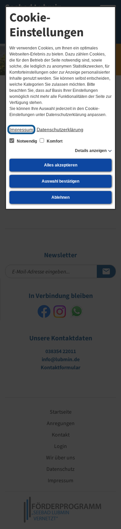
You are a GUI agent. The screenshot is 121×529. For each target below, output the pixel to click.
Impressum (21, 129)
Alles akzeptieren (60, 165)
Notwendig (27, 141)
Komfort (54, 141)
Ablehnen (60, 197)
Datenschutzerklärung (60, 129)
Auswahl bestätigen (60, 181)
